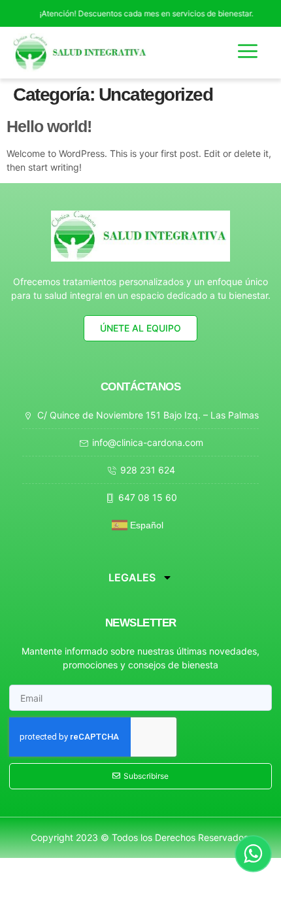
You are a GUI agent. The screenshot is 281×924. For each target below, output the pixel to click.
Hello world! (49, 126)
